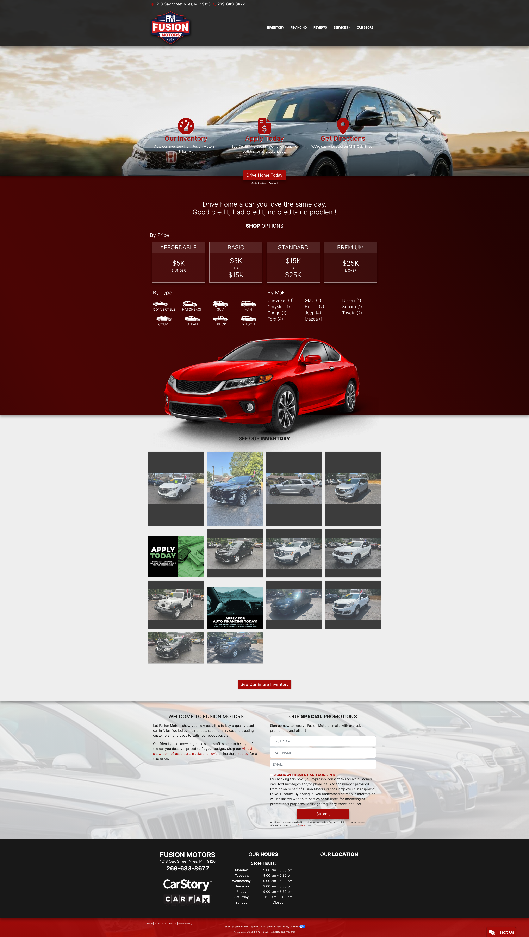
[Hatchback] (192, 306)
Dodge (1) (277, 312)
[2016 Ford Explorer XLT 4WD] (235, 647)
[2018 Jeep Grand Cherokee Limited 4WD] (353, 553)
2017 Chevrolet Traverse (353, 584)
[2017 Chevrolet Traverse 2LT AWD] (353, 604)
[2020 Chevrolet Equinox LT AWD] (353, 488)
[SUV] (220, 306)
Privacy (301, 825)
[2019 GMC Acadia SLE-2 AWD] (294, 553)
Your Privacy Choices (287, 926)
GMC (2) (313, 300)
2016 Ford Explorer (235, 635)
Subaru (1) (352, 306)
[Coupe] (164, 321)
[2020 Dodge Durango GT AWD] (294, 488)
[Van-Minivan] (248, 306)
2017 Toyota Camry (294, 584)
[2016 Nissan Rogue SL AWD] (176, 647)
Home (150, 923)
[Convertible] (164, 306)
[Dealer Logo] (170, 27)
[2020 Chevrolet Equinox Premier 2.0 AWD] (176, 488)
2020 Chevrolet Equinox (176, 455)
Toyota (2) (352, 312)
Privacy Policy (185, 923)
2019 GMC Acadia (294, 532)
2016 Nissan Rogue (176, 635)
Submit (323, 813)
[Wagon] (248, 321)
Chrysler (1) (279, 306)
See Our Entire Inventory (265, 684)
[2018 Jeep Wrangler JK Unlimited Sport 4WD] (176, 604)
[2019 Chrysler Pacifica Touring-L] (235, 553)
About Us (158, 923)
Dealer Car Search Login (236, 926)
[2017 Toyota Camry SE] (294, 604)
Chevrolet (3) (281, 300)
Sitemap (271, 926)
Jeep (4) (313, 312)
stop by (243, 754)
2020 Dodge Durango (294, 455)
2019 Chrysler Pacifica (235, 532)
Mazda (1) (314, 319)
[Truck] (220, 321)
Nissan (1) (351, 300)
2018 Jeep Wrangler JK (176, 584)
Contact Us (170, 923)
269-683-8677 (231, 4)
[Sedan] (192, 321)
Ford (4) (275, 319)
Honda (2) (314, 306)
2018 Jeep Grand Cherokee (353, 535)
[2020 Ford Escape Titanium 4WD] (235, 489)
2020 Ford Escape (235, 455)
